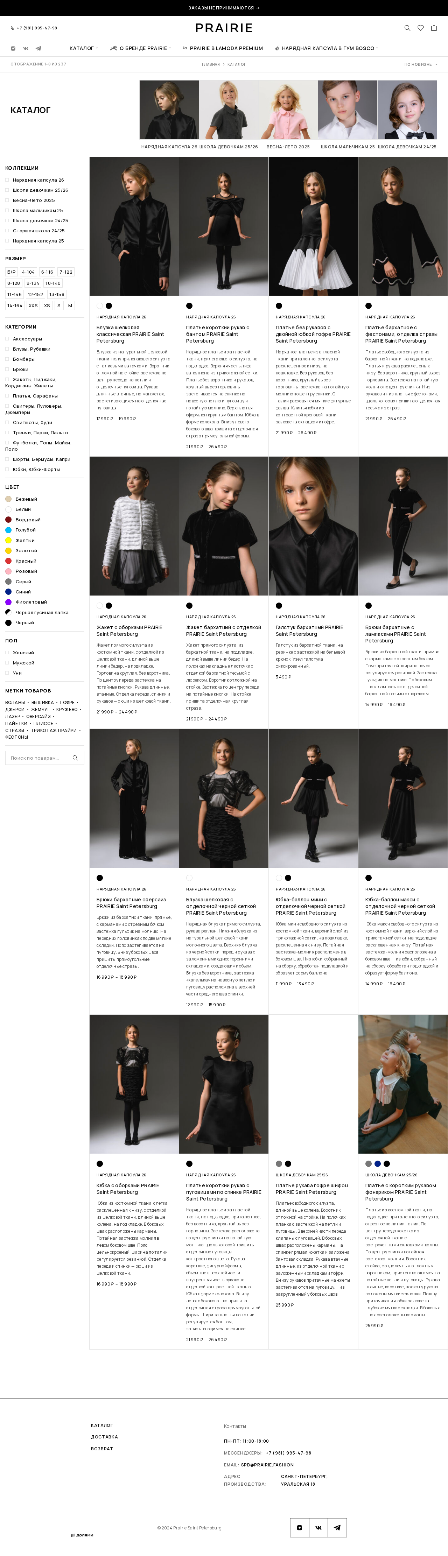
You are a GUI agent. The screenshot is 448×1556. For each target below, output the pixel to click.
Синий (23, 592)
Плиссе (43, 723)
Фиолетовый (31, 602)
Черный (25, 622)
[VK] (26, 48)
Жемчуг (40, 709)
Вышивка (42, 702)
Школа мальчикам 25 (38, 210)
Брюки (21, 369)
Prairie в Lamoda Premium (226, 48)
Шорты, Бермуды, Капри (42, 459)
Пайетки (16, 723)
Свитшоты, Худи (32, 422)
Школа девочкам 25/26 (41, 190)
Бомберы (24, 359)
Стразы (14, 730)
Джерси (15, 709)
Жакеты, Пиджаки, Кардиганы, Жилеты (31, 382)
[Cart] (434, 28)
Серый (23, 581)
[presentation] (134, 379)
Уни (17, 673)
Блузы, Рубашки (32, 349)
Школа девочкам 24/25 (41, 220)
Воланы (15, 702)
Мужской (23, 663)
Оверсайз (38, 716)
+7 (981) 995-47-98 (37, 27)
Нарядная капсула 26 (38, 180)
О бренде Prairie (143, 48)
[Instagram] (13, 48)
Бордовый (28, 519)
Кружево (67, 709)
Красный (26, 561)
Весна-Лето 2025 (34, 200)
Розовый (26, 571)
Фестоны (16, 737)
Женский (23, 652)
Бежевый (26, 499)
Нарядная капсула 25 (38, 241)
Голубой (26, 530)
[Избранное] (421, 28)
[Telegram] (38, 48)
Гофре (67, 702)
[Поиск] (407, 28)
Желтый (25, 540)
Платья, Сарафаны (35, 396)
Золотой (26, 550)
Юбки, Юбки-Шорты (36, 469)
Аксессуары (27, 339)
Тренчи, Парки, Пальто (41, 432)
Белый (23, 509)
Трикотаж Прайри (54, 730)
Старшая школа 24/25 (39, 230)
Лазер (12, 716)
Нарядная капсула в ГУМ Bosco (328, 48)
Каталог (82, 48)
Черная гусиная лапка (42, 612)
